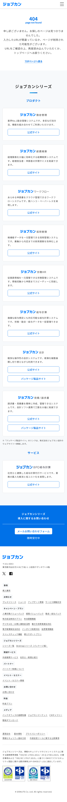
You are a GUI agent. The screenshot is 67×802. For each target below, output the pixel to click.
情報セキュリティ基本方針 (14, 738)
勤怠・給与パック (53, 613)
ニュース (22, 602)
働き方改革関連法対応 (41, 623)
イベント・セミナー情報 (13, 680)
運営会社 (6, 733)
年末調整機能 (30, 618)
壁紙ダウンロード (10, 720)
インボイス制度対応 (31, 629)
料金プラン (7, 703)
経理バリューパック (35, 613)
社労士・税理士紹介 (29, 657)
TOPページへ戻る (33, 61)
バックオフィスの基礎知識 (14, 715)
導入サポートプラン (33, 634)
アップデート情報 (36, 602)
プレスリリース (9, 602)
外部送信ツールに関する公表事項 (44, 738)
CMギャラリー (55, 715)
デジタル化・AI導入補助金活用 (16, 623)
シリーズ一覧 (8, 645)
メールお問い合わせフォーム (33, 531)
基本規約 (18, 733)
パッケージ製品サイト (33, 379)
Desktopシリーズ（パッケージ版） (32, 645)
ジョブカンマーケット (38, 715)
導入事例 (6, 590)
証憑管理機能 (47, 629)
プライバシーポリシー (35, 733)
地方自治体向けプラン (12, 618)
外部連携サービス (10, 657)
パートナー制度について (13, 668)
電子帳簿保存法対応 (11, 629)
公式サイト (33, 132)
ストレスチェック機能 (12, 634)
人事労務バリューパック (13, 613)
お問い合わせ (8, 692)
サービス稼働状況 (53, 602)
